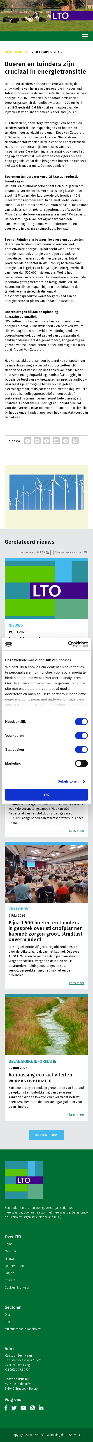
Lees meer (76, 831)
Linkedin (41, 1409)
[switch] (81, 735)
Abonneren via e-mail (68, 552)
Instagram (32, 1409)
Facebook (6, 1409)
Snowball (75, 1435)
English (9, 1273)
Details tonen (68, 781)
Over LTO (11, 1251)
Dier (7, 1315)
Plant (8, 1322)
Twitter (14, 1409)
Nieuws (10, 1259)
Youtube (23, 1409)
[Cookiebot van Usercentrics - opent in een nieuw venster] (68, 644)
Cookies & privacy (17, 1287)
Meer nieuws (46, 1135)
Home (9, 1244)
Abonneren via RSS (33, 552)
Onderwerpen (14, 1266)
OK (46, 795)
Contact (10, 1280)
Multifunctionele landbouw (23, 1329)
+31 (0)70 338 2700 (17, 1370)
